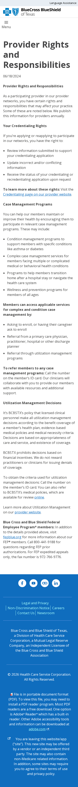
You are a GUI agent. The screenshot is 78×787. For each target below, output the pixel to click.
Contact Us (26, 613)
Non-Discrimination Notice (29, 608)
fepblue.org (12, 537)
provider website (28, 512)
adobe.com (37, 729)
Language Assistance (63, 3)
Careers (58, 608)
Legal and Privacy (35, 603)
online (39, 497)
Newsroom (45, 613)
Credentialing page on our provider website (37, 194)
